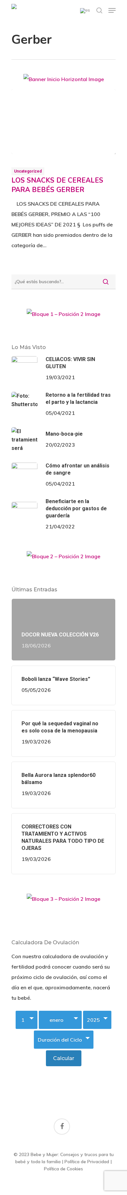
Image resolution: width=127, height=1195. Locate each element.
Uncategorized (28, 171)
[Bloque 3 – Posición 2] (63, 901)
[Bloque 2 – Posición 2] (63, 558)
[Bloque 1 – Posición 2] (63, 316)
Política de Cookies (63, 1169)
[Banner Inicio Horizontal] (63, 81)
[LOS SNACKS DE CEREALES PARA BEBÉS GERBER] (63, 121)
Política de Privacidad (86, 1162)
